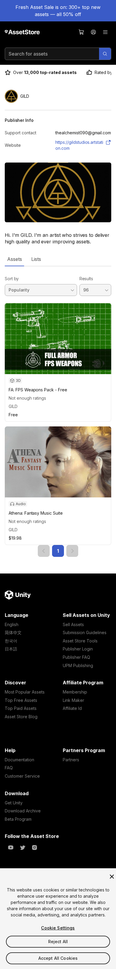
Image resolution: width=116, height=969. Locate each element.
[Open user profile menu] (93, 32)
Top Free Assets (21, 700)
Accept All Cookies (58, 958)
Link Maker (73, 700)
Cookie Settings (58, 927)
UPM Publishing (78, 665)
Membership (75, 691)
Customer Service (22, 776)
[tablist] (58, 259)
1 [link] (58, 551)
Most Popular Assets (25, 691)
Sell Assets (73, 624)
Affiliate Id (72, 708)
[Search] (105, 54)
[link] (44, 551)
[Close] (111, 876)
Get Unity (14, 802)
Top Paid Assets (21, 708)
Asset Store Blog (21, 716)
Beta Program (18, 819)
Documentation (19, 759)
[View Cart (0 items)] (81, 32)
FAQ (9, 767)
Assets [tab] (14, 259)
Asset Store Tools (80, 640)
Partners (71, 759)
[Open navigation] (105, 32)
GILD (13, 406)
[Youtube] (11, 847)
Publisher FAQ (76, 657)
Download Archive (23, 810)
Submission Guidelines (84, 632)
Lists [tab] (36, 259)
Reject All (58, 941)
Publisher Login (78, 648)
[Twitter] (23, 847)
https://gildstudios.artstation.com (79, 145)
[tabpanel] (58, 411)
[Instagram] (34, 847)
